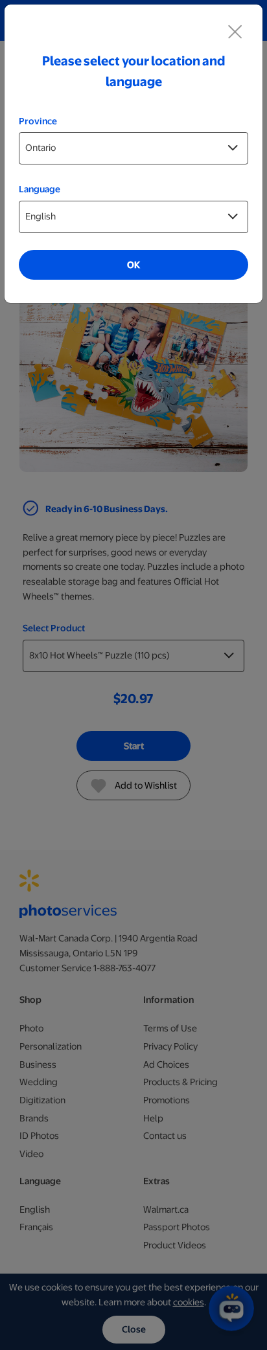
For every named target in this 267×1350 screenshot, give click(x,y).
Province (38, 121)
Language (39, 189)
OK (133, 265)
